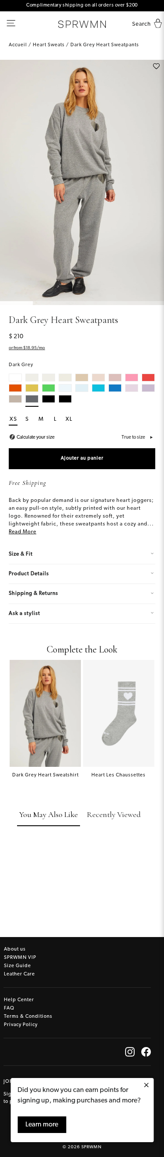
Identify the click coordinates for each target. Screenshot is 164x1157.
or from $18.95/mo (27, 348)
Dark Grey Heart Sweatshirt (45, 775)
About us (15, 949)
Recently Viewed (114, 814)
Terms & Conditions (28, 1016)
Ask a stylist (24, 613)
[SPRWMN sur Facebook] (146, 1052)
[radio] (15, 377)
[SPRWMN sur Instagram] (130, 1052)
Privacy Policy (21, 1025)
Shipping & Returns (33, 593)
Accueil (18, 45)
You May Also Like (48, 814)
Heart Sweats (49, 45)
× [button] (146, 1085)
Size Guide (17, 966)
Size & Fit (21, 554)
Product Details (29, 574)
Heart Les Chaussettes (118, 775)
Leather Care (19, 974)
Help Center (19, 1000)
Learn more (41, 1124)
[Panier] (156, 24)
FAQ (9, 1008)
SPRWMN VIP (20, 957)
